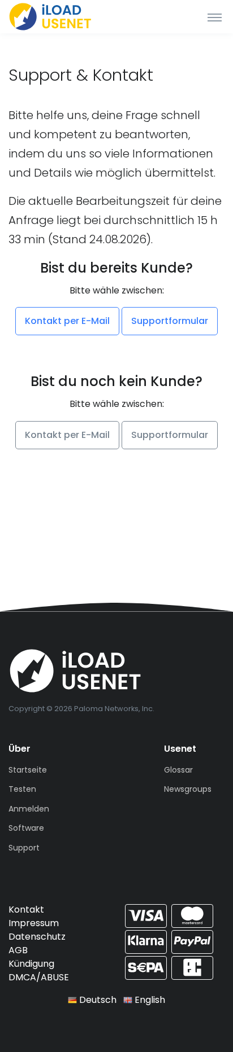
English (148, 999)
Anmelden (28, 808)
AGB (18, 950)
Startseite (27, 769)
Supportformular (169, 320)
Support (24, 847)
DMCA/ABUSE (38, 977)
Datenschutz (37, 936)
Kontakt (26, 909)
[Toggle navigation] (215, 17)
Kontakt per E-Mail (67, 320)
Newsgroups (188, 789)
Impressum (33, 923)
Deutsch (96, 999)
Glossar (178, 769)
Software (26, 828)
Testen (22, 789)
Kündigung (31, 963)
